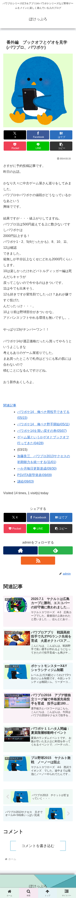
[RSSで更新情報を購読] (38, 561)
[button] (61, 146)
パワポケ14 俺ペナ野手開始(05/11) (43, 424)
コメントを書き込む (37, 846)
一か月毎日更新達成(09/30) (37, 468)
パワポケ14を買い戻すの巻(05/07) (42, 430)
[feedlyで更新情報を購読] (55, 550)
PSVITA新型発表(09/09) (34, 475)
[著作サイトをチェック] (20, 550)
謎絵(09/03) (25, 481)
